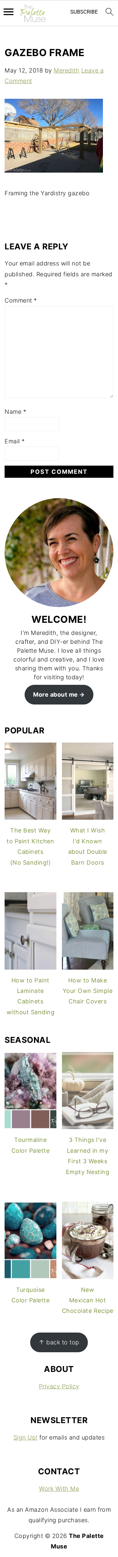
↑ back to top (59, 1342)
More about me (55, 694)
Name (15, 411)
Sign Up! (25, 1437)
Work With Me (59, 1488)
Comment (21, 300)
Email (15, 441)
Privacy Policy (59, 1386)
